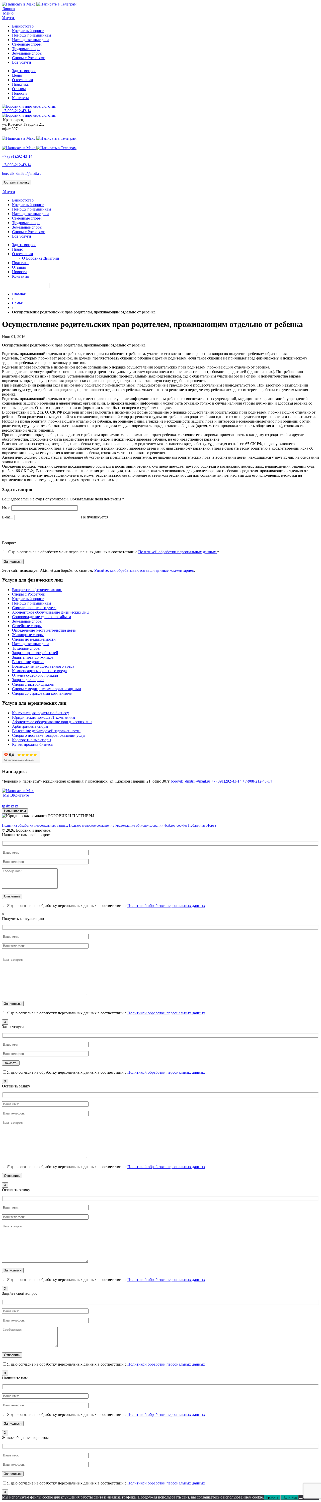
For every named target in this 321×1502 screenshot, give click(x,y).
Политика (289, 1497)
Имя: (6, 508)
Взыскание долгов (28, 662)
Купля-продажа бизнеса (32, 744)
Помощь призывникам (31, 35)
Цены (17, 75)
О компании (22, 80)
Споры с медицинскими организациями (46, 689)
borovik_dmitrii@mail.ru (21, 173)
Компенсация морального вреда (39, 671)
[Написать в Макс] (19, 4)
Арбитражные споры (30, 726)
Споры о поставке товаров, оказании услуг (49, 735)
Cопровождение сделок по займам (41, 617)
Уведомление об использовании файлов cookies (151, 825)
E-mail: (8, 517)
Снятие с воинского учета (34, 608)
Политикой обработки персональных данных (177, 552)
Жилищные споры (28, 635)
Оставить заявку (16, 182)
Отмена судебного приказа (35, 675)
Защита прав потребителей (35, 653)
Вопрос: (9, 543)
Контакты (20, 98)
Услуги (8, 18)
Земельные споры (27, 53)
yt (12, 806)
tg (3, 806)
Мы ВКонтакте (15, 795)
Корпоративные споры (31, 740)
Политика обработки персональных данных (35, 825)
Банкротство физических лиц (37, 590)
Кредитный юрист (28, 31)
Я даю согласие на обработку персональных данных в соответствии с (106, 905)
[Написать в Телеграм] (56, 4)
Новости (19, 93)
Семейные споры (27, 44)
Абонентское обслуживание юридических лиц (52, 722)
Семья (17, 303)
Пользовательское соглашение (91, 825)
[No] (301, 1498)
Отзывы (19, 89)
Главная (19, 294)
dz (8, 806)
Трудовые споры (26, 49)
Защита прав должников (33, 657)
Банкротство (23, 26)
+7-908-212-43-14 (16, 165)
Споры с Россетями (28, 58)
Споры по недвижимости (34, 639)
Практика (20, 84)
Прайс (17, 249)
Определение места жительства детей (44, 630)
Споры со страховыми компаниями (42, 693)
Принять (272, 1497)
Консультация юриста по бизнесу (40, 713)
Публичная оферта (202, 825)
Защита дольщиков (28, 680)
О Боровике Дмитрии (40, 258)
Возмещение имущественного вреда (43, 666)
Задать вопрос (24, 71)
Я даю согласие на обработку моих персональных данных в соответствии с (113, 552)
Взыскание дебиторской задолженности (46, 731)
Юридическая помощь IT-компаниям (43, 717)
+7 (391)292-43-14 (17, 156)
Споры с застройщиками (33, 684)
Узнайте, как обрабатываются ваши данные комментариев (144, 570)
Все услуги (21, 62)
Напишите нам (15, 811)
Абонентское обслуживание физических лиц (50, 612)
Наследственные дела (30, 40)
